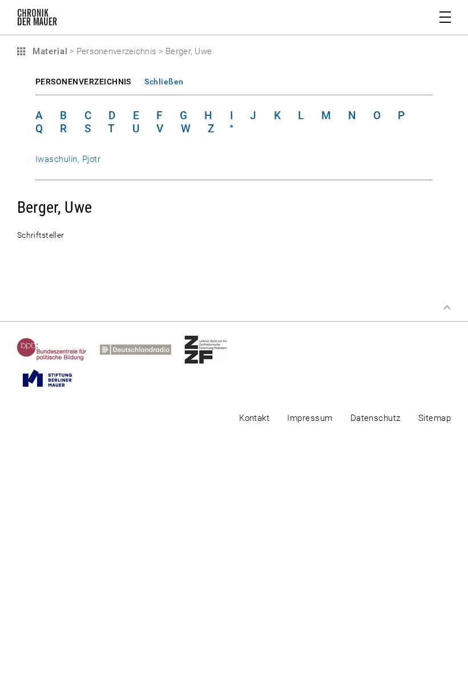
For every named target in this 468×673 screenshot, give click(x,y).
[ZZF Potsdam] (212, 349)
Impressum (309, 418)
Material (48, 51)
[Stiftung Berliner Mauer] (54, 378)
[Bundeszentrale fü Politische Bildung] (58, 349)
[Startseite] (37, 19)
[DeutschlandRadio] (142, 349)
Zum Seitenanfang (447, 307)
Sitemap (434, 418)
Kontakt (254, 418)
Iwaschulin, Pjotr (67, 159)
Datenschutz (375, 418)
